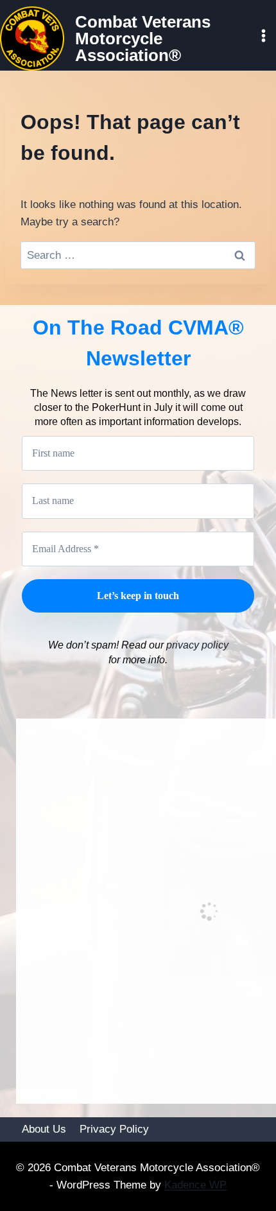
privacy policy (196, 645)
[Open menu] (263, 35)
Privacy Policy (114, 1129)
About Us (44, 1129)
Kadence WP (195, 1185)
